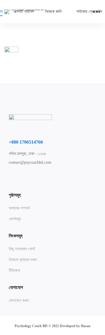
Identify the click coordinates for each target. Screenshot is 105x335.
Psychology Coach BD (31, 326)
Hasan (85, 326)
